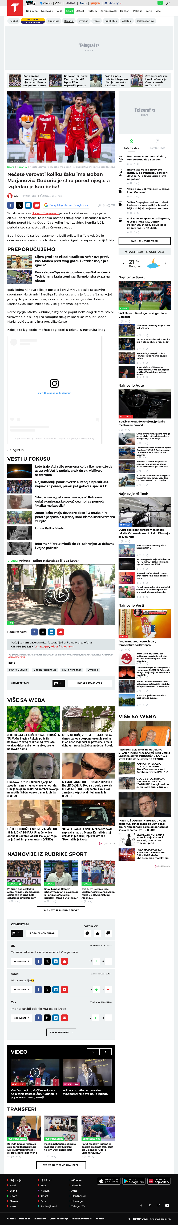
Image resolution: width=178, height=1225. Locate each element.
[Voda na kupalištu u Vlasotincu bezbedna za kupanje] (127, 700)
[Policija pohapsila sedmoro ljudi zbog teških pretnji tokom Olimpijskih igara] (61, 1128)
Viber (54, 646)
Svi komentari (61, 1032)
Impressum (40, 1218)
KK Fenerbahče (72, 669)
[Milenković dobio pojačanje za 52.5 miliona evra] (127, 330)
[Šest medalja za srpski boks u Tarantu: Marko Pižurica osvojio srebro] (127, 358)
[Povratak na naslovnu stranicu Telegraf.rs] (15, 8)
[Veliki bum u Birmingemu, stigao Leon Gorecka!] (145, 295)
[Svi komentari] (87, 933)
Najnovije (132, 277)
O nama (11, 1218)
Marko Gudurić (18, 669)
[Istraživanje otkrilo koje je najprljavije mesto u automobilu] (145, 403)
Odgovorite (21, 961)
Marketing (24, 1218)
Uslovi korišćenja (16, 656)
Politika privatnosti (81, 1218)
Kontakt (100, 1218)
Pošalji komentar (89, 683)
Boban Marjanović (45, 213)
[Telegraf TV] (167, 1205)
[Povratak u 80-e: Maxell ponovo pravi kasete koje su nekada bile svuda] (127, 578)
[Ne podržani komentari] (108, 933)
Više (158, 11)
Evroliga (93, 669)
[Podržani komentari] (97, 933)
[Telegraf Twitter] (149, 1205)
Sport (10, 166)
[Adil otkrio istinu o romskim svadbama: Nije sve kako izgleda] (87, 1072)
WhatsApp (42, 646)
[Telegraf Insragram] (158, 1205)
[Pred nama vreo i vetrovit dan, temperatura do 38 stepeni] (145, 623)
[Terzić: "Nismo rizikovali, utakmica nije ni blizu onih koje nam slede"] (127, 344)
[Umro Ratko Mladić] (19, 533)
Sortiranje (91, 926)
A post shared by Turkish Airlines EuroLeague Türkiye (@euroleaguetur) (54, 438)
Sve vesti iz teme (61, 1165)
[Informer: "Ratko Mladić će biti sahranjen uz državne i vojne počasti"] (19, 548)
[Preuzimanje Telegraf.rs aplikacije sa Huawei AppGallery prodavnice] (159, 1181)
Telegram (66, 646)
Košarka (22, 166)
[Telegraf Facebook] (141, 1205)
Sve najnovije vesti (144, 241)
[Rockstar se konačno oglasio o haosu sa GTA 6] (127, 550)
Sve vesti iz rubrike (61, 910)
